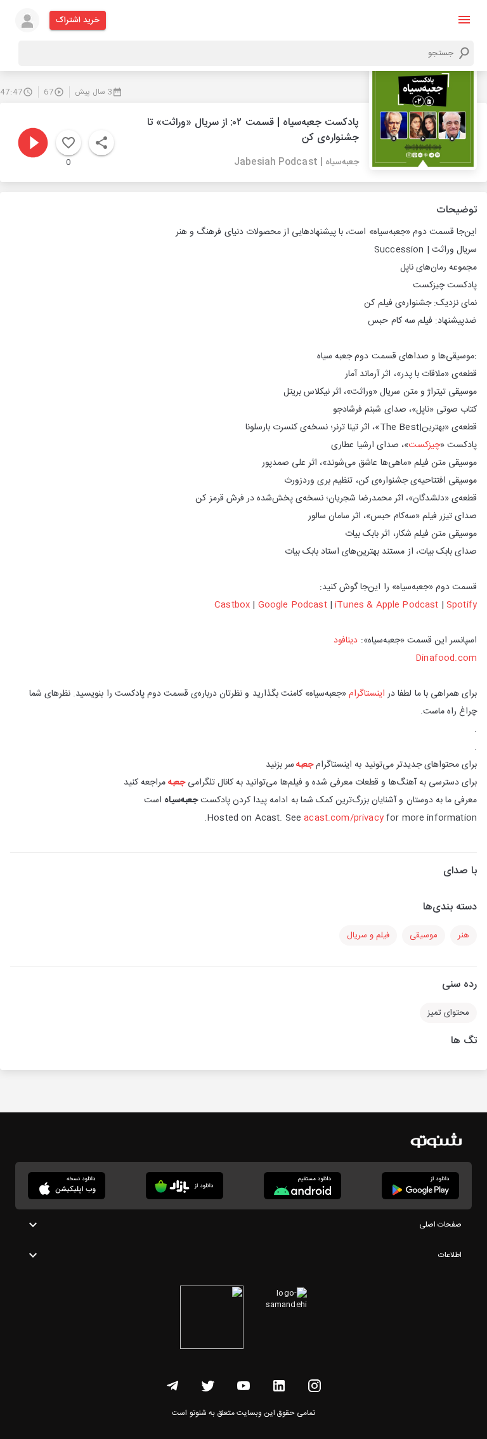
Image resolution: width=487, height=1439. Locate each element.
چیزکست (424, 445)
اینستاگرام (365, 693)
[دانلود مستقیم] (302, 1185)
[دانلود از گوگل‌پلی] (420, 1185)
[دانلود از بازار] (184, 1185)
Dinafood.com (446, 658)
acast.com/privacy (344, 818)
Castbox (232, 605)
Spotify (461, 605)
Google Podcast (292, 605)
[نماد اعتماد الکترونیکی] (212, 1319)
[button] (464, 19)
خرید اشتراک (78, 20)
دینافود (346, 640)
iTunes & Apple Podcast (386, 605)
